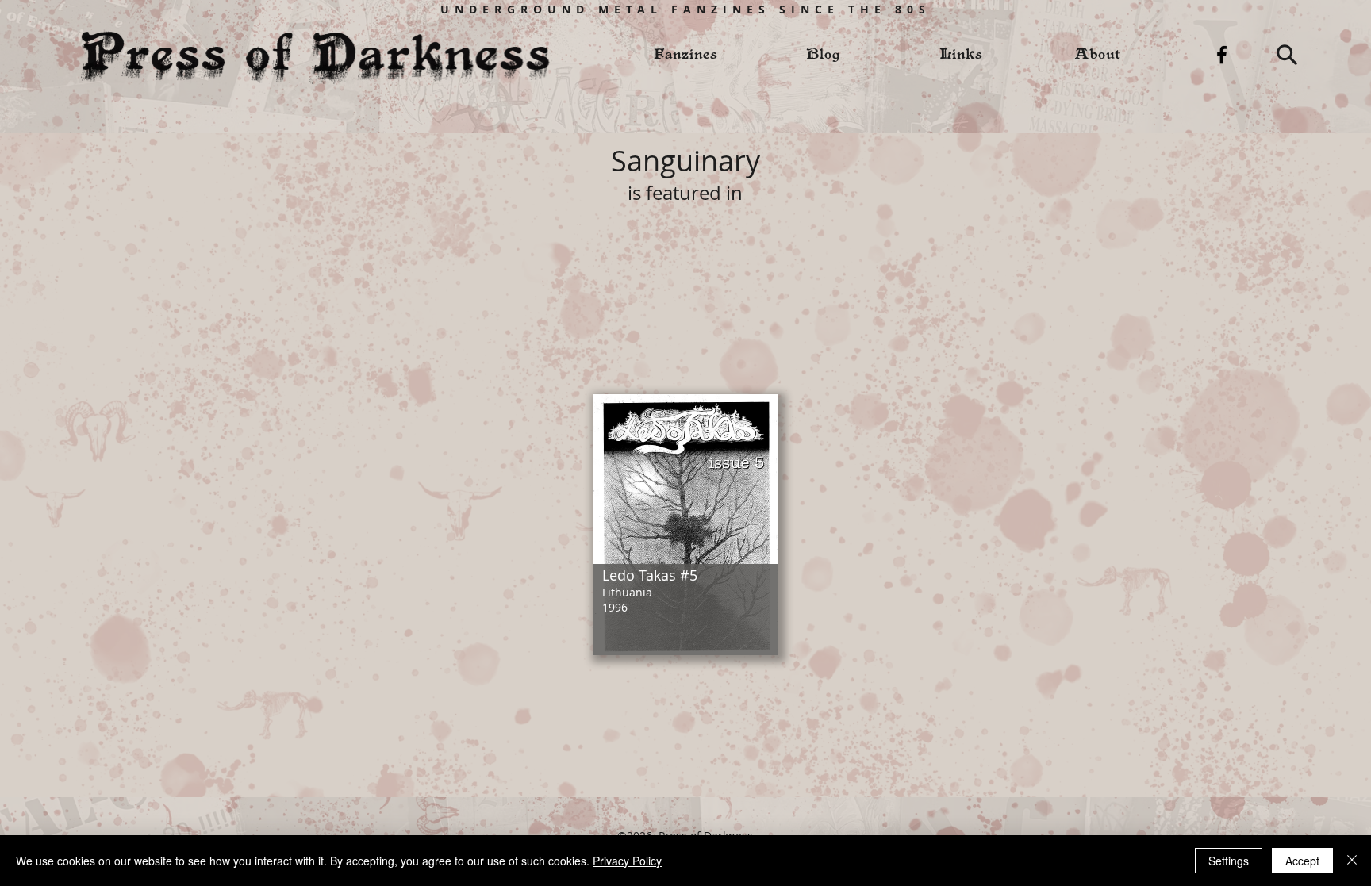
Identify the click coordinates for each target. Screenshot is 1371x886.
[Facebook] (1222, 55)
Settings (1228, 861)
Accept (1302, 861)
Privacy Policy (627, 861)
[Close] (1351, 860)
